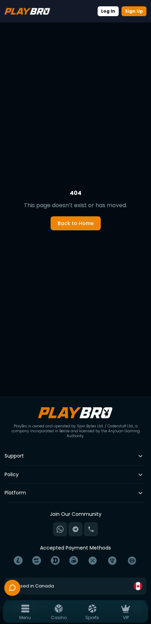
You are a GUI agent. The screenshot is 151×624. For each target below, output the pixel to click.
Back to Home (76, 223)
